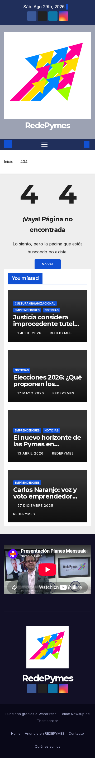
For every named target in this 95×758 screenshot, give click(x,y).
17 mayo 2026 (31, 393)
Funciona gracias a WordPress (32, 714)
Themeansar (47, 721)
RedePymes (47, 125)
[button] (78, 144)
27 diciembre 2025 (35, 506)
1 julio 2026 (29, 333)
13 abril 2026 (31, 453)
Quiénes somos (47, 746)
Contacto (76, 733)
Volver (47, 264)
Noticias (52, 310)
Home (16, 733)
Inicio (8, 161)
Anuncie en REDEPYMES (44, 733)
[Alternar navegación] (44, 144)
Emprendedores (27, 310)
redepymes (61, 333)
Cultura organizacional (35, 303)
